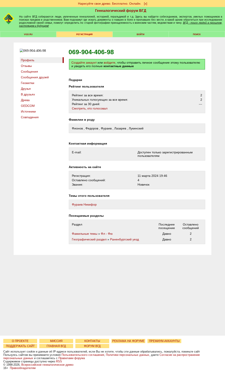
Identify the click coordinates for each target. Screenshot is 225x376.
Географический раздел (89, 239)
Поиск (197, 34)
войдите (109, 62)
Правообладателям (23, 368)
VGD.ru (28, 34)
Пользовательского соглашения (83, 354)
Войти (140, 34)
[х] (145, 3)
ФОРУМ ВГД (92, 346)
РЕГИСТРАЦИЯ (84, 34)
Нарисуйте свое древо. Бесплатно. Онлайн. (109, 3)
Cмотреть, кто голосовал (89, 108)
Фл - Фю (107, 233)
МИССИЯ (56, 341)
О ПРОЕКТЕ (20, 341)
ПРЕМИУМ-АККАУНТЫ (164, 341)
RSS (59, 361)
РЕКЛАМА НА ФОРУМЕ (128, 341)
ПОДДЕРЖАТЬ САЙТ (20, 346)
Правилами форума (71, 358)
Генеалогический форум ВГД (120, 11)
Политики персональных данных (127, 354)
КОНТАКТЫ (92, 341)
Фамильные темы (84, 233)
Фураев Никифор (84, 204)
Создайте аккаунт (84, 62)
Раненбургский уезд (124, 239)
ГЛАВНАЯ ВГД (56, 346)
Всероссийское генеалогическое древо (47, 364)
